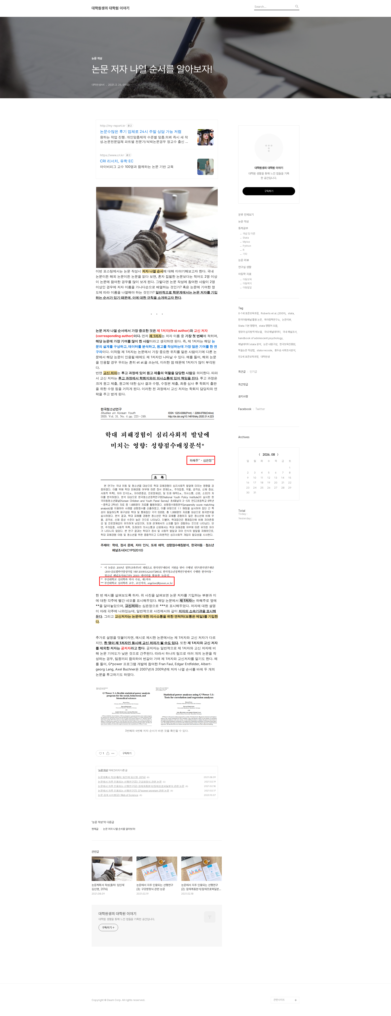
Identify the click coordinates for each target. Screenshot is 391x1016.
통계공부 (243, 228)
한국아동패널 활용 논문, (250, 319)
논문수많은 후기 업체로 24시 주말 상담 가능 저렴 (140, 131)
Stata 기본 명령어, (247, 325)
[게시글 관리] (112, 753)
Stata (246, 237)
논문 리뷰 (243, 260)
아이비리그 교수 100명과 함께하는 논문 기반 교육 (137, 167)
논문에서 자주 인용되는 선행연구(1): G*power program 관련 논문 (133, 790)
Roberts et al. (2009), (273, 313)
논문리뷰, (287, 319)
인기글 (253, 371)
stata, (291, 313)
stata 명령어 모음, (268, 325)
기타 (245, 253)
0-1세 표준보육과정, (248, 313)
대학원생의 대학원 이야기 (111, 8)
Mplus (246, 241)
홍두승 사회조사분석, (285, 350)
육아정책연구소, (272, 319)
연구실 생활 (244, 267)
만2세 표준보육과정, (248, 356)
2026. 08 (269, 454)
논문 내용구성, (270, 344)
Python (247, 245)
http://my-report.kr (112, 125)
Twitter (260, 409)
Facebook (244, 409)
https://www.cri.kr (112, 155)
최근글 (242, 371)
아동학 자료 (244, 274)
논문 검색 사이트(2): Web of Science (118, 795)
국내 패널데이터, (272, 331)
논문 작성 (103, 770)
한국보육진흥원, (288, 344)
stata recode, (265, 350)
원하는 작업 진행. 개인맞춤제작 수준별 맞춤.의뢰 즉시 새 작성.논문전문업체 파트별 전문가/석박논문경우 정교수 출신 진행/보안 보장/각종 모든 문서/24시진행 (144, 139)
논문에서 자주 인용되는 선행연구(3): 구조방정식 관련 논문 (130, 781)
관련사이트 (279, 999)
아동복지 (247, 283)
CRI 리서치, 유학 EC (116, 161)
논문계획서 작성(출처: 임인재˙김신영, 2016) (122, 777)
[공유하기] (107, 753)
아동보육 (247, 279)
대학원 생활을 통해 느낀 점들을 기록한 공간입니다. (127, 919)
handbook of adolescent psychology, (260, 338)
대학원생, (265, 356)
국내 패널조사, (290, 331)
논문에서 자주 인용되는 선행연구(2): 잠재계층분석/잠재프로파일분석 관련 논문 (141, 786)
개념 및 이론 (249, 233)
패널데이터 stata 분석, (250, 344)
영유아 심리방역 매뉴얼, (250, 331)
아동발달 (247, 287)
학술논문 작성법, (246, 350)
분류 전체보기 (246, 214)
